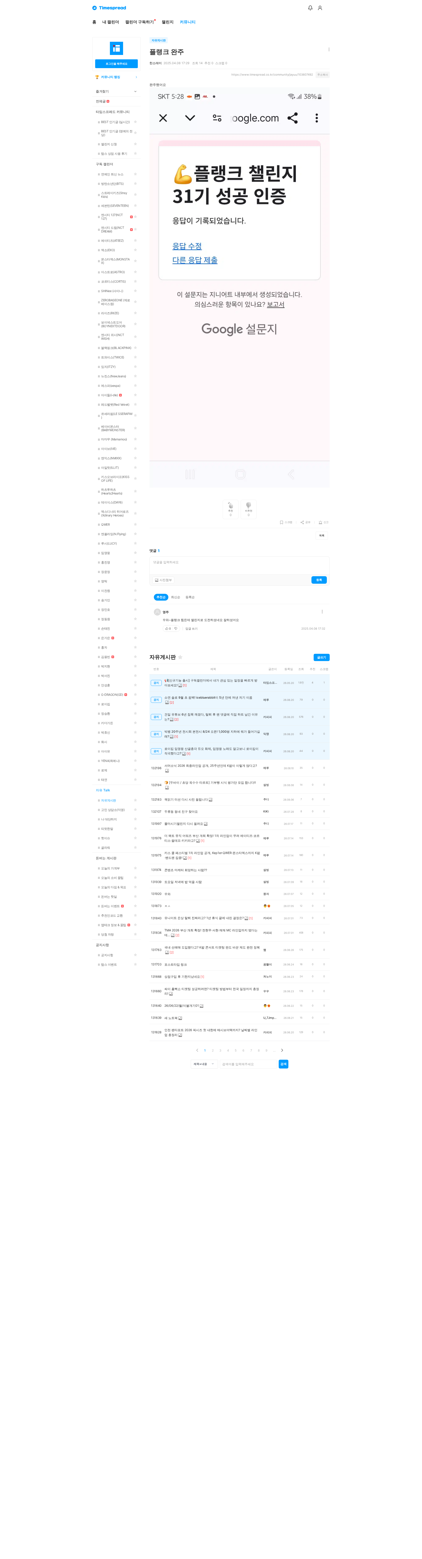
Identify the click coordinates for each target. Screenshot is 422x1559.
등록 (319, 579)
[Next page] (282, 1050)
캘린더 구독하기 (139, 22)
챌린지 (168, 22)
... (274, 1050)
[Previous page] (197, 1050)
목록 (321, 535)
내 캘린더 (110, 22)
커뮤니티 (188, 22)
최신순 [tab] (175, 597)
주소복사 (322, 74)
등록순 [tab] (190, 597)
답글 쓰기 (192, 628)
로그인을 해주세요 (116, 63)
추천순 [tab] (161, 597)
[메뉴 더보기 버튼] (328, 50)
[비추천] (176, 628)
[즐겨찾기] (180, 657)
